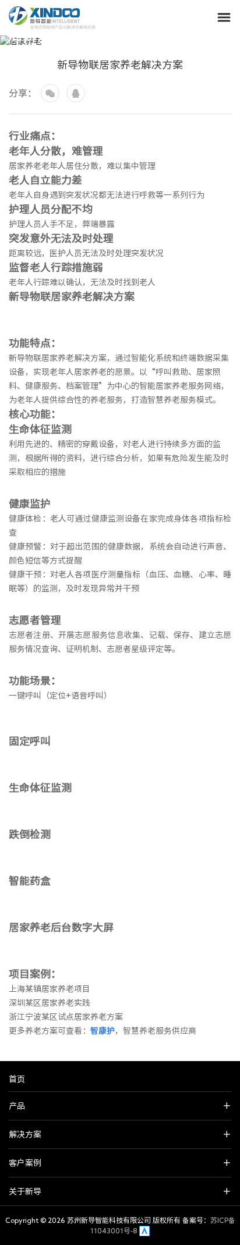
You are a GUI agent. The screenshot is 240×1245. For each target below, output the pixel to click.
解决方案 (25, 1134)
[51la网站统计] (144, 1230)
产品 (17, 1106)
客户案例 (25, 1163)
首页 (17, 1079)
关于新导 (25, 1191)
